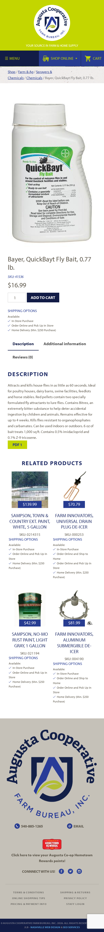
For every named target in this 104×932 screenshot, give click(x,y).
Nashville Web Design (45, 927)
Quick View (30, 489)
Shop (11, 71)
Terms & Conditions (28, 892)
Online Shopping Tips (28, 898)
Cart (97, 58)
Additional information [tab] (65, 343)
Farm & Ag (25, 71)
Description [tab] (23, 343)
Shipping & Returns (75, 892)
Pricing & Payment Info (29, 904)
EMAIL (79, 826)
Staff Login (75, 904)
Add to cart (43, 297)
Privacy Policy (75, 898)
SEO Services (71, 927)
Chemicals (34, 77)
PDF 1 (17, 444)
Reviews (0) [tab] (23, 356)
